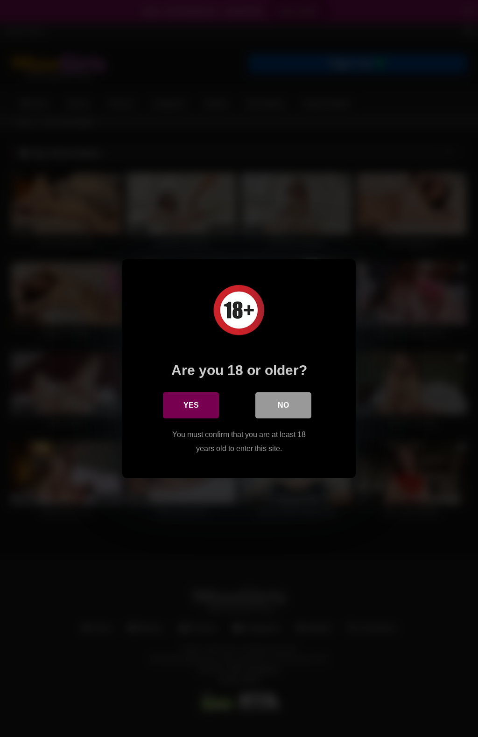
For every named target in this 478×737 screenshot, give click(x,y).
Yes (191, 405)
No (283, 405)
